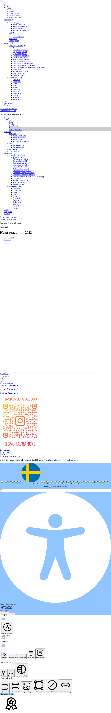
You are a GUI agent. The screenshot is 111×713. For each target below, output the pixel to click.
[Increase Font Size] (3, 611)
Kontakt (7, 214)
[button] (1, 490)
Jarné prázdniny (18, 139)
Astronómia (13, 149)
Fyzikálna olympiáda (20, 163)
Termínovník (17, 157)
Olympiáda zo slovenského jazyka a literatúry (28, 177)
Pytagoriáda (17, 178)
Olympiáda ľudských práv (22, 171)
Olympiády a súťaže (16, 155)
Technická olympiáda (20, 180)
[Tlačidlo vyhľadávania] (2, 379)
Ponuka (11, 124)
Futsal (15, 196)
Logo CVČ (5, 450)
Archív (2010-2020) (15, 130)
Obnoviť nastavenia (7, 694)
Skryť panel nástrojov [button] (7, 614)
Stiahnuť (7, 374)
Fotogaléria (8, 212)
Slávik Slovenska (19, 182)
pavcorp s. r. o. (76, 460)
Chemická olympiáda (20, 167)
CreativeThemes (54, 460)
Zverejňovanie (14, 126)
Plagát (2, 374)
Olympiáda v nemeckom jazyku (24, 175)
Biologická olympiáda (20, 159)
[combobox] (55, 476)
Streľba (15, 204)
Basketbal (16, 188)
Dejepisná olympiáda (20, 161)
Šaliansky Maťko (19, 184)
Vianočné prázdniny (20, 138)
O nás (11, 122)
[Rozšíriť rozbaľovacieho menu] (10, 120)
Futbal (15, 194)
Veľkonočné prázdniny (21, 141)
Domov (7, 118)
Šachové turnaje (18, 147)
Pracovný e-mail (14, 128)
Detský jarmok (14, 151)
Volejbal (16, 206)
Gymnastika (17, 198)
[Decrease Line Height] (3, 645)
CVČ (6, 120)
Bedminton (17, 190)
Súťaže (6, 153)
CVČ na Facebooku (9, 385)
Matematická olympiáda (21, 169)
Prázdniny (12, 134)
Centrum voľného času (8, 111)
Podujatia (7, 132)
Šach (10, 143)
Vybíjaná (16, 208)
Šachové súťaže (18, 145)
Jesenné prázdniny (19, 136)
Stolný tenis (17, 202)
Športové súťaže (14, 186)
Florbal (15, 192)
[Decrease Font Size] (3, 619)
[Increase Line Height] (3, 637)
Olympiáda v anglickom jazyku (23, 173)
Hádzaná (16, 200)
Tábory (6, 210)
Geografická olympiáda (21, 165)
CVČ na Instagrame (9, 393)
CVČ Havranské (10, 389)
